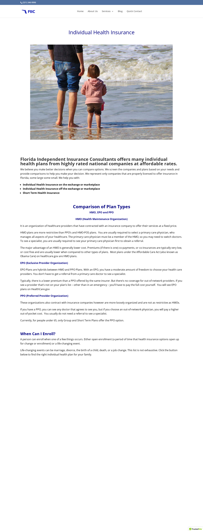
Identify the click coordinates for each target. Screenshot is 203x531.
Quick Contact (134, 11)
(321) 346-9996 (29, 2)
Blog (120, 11)
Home (80, 11)
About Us (93, 11)
